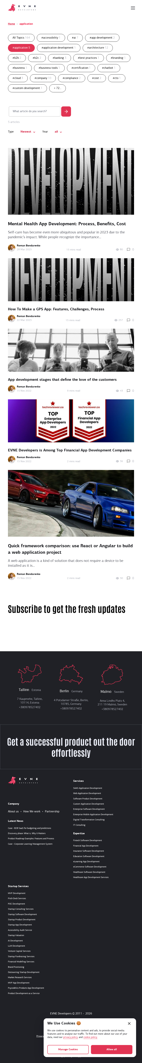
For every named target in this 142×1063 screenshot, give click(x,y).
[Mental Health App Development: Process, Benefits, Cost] (71, 181)
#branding (118, 58)
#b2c (37, 58)
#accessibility (50, 37)
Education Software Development (88, 856)
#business (20, 68)
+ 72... (57, 88)
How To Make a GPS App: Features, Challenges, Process (56, 309)
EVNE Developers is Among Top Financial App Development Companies (70, 450)
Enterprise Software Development (89, 809)
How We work (31, 811)
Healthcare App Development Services (91, 877)
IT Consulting (79, 825)
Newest (26, 131)
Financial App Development (85, 846)
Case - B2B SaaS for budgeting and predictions (29, 828)
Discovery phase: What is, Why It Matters (26, 833)
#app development (102, 37)
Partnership (52, 811)
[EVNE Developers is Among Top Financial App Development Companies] (71, 420)
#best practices (88, 58)
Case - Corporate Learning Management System (30, 844)
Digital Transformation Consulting (89, 820)
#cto (117, 78)
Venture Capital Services (19, 951)
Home (11, 24)
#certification (81, 68)
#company (43, 78)
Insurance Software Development (88, 851)
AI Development (15, 941)
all (56, 131)
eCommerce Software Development (89, 867)
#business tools (49, 68)
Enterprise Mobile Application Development (93, 814)
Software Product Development (87, 799)
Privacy (40, 1036)
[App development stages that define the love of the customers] (71, 350)
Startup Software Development (22, 914)
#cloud (18, 78)
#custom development (27, 88)
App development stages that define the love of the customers (62, 380)
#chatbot (109, 68)
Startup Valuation (16, 935)
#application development (59, 47)
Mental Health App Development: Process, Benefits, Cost (67, 224)
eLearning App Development (86, 862)
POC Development (16, 904)
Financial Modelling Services (21, 962)
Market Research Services (20, 977)
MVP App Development (18, 983)
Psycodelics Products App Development (26, 988)
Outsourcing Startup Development (23, 972)
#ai (75, 37)
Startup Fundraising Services (21, 956)
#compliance (72, 78)
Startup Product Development (21, 920)
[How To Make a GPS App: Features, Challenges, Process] (71, 279)
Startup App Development (20, 925)
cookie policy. (90, 1037)
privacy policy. (70, 1037)
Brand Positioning (16, 967)
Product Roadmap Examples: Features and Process (31, 839)
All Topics (21, 37)
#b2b (17, 58)
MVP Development (16, 893)
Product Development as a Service (24, 993)
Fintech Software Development (87, 840)
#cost (96, 78)
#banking (59, 58)
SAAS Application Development (87, 788)
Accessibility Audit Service (20, 930)
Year (45, 131)
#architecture (97, 47)
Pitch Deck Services (17, 898)
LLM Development (16, 946)
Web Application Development (87, 793)
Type (11, 131)
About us (13, 811)
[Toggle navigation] (133, 8)
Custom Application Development (88, 804)
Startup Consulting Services (20, 909)
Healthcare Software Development (89, 872)
